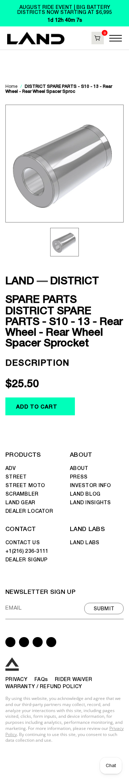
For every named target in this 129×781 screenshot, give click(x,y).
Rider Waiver (73, 678)
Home (12, 86)
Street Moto (25, 485)
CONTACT (20, 528)
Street (16, 476)
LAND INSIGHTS (90, 502)
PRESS (78, 476)
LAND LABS (87, 528)
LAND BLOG (85, 493)
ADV (10, 467)
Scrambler (22, 493)
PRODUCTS (23, 454)
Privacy (16, 678)
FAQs (41, 678)
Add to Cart (36, 406)
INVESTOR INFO (90, 485)
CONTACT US (22, 542)
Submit (104, 608)
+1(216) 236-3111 (26, 550)
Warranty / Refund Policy (43, 686)
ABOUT (81, 454)
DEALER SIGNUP (26, 559)
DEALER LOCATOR (29, 510)
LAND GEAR (20, 502)
